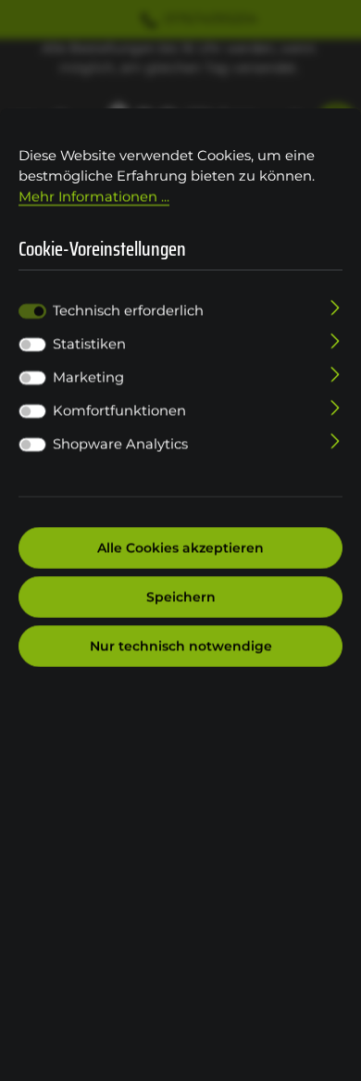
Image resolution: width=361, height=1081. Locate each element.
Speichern (181, 596)
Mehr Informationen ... (94, 196)
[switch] (32, 344)
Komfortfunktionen (119, 410)
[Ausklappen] (335, 306)
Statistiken (89, 343)
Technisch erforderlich (128, 310)
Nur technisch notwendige (181, 645)
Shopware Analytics (120, 443)
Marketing (88, 377)
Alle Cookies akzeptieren (180, 547)
